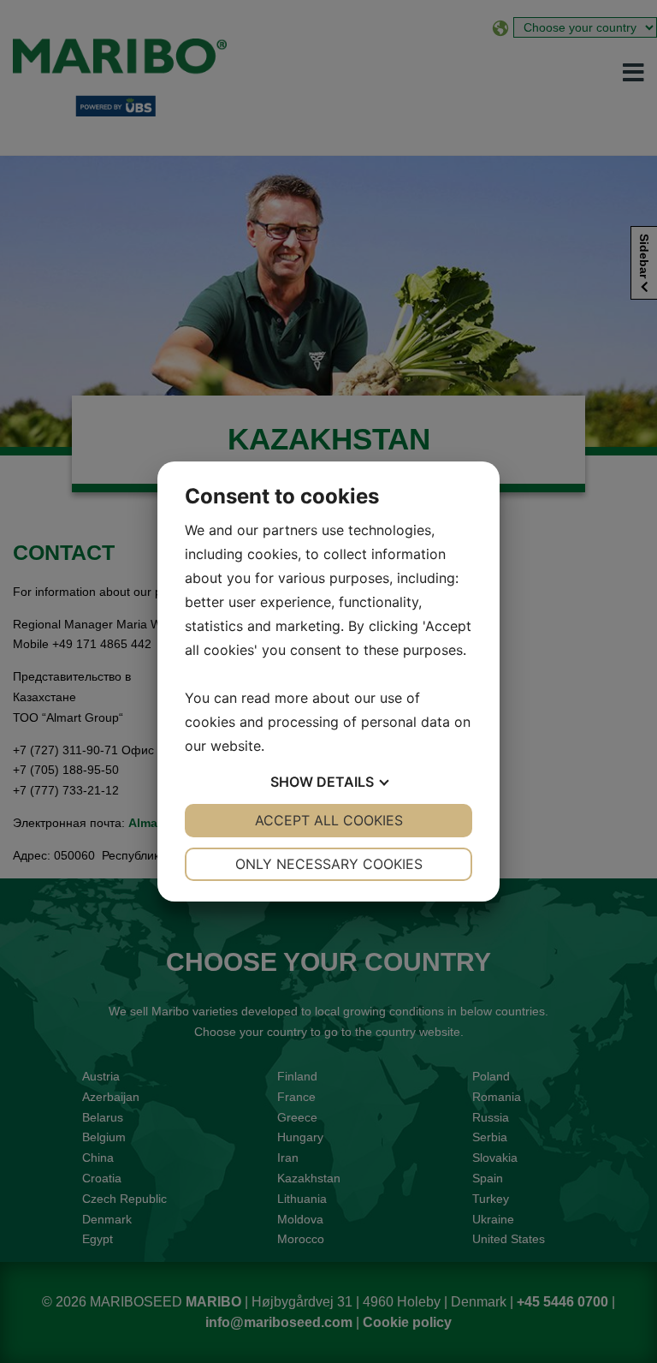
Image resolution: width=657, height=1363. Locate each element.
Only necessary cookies (329, 863)
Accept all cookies (329, 820)
